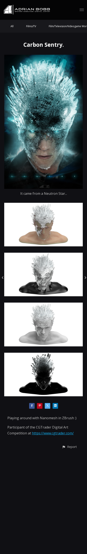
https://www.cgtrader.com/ (53, 433)
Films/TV (31, 26)
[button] (69, 446)
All (12, 26)
